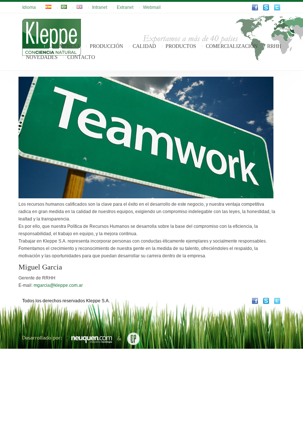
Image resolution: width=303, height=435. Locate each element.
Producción (106, 46)
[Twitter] (277, 9)
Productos (181, 46)
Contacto (81, 57)
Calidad (144, 46)
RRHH (274, 46)
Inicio (30, 46)
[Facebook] (255, 9)
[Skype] (266, 9)
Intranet (99, 7)
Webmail (152, 7)
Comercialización (232, 46)
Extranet (125, 7)
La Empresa (64, 46)
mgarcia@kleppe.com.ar (58, 285)
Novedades (42, 57)
